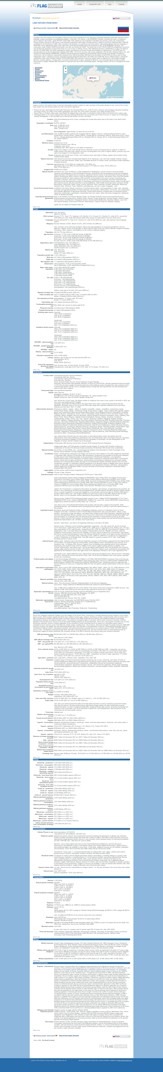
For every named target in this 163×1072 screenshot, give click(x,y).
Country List (95, 4)
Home (79, 4)
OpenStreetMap (118, 97)
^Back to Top (36, 206)
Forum (121, 4)
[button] (97, 76)
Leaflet (109, 97)
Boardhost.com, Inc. (61, 1060)
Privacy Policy (50, 1060)
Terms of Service (40, 1060)
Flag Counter (47, 5)
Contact (33, 1060)
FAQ (109, 4)
